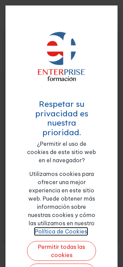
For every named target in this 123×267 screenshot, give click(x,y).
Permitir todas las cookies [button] (61, 250)
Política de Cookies (61, 231)
